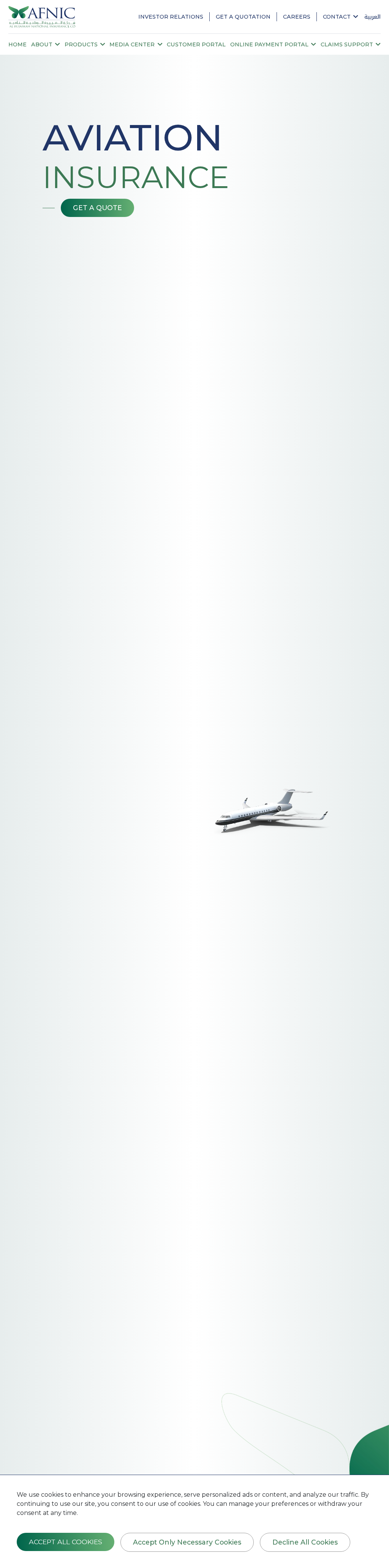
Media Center (132, 44)
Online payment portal (270, 44)
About (42, 44)
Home (17, 44)
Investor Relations (170, 16)
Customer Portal (196, 44)
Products (82, 44)
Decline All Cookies (305, 1542)
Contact (337, 16)
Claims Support (348, 44)
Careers (296, 16)
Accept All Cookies (65, 1542)
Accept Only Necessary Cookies (187, 1542)
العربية (372, 16)
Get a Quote (97, 208)
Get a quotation (243, 16)
